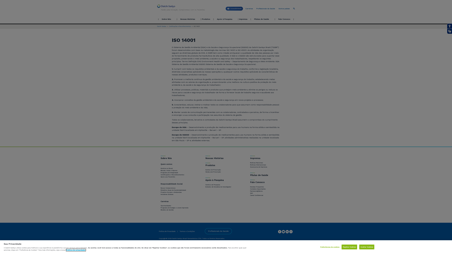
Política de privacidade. (76, 250)
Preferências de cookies (329, 247)
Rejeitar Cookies (349, 247)
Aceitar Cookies (367, 247)
